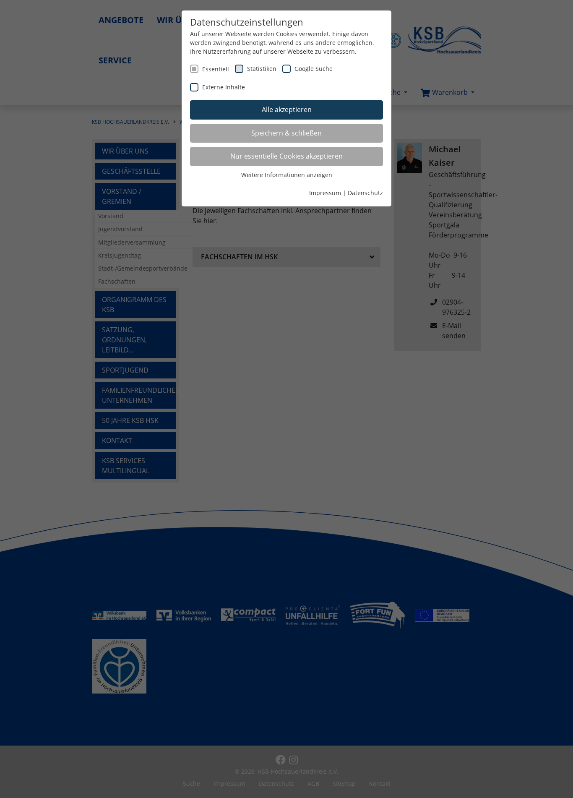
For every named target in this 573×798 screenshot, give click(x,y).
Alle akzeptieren (287, 109)
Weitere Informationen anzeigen (286, 175)
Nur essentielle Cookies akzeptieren (286, 156)
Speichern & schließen (286, 133)
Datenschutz (365, 193)
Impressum (325, 193)
